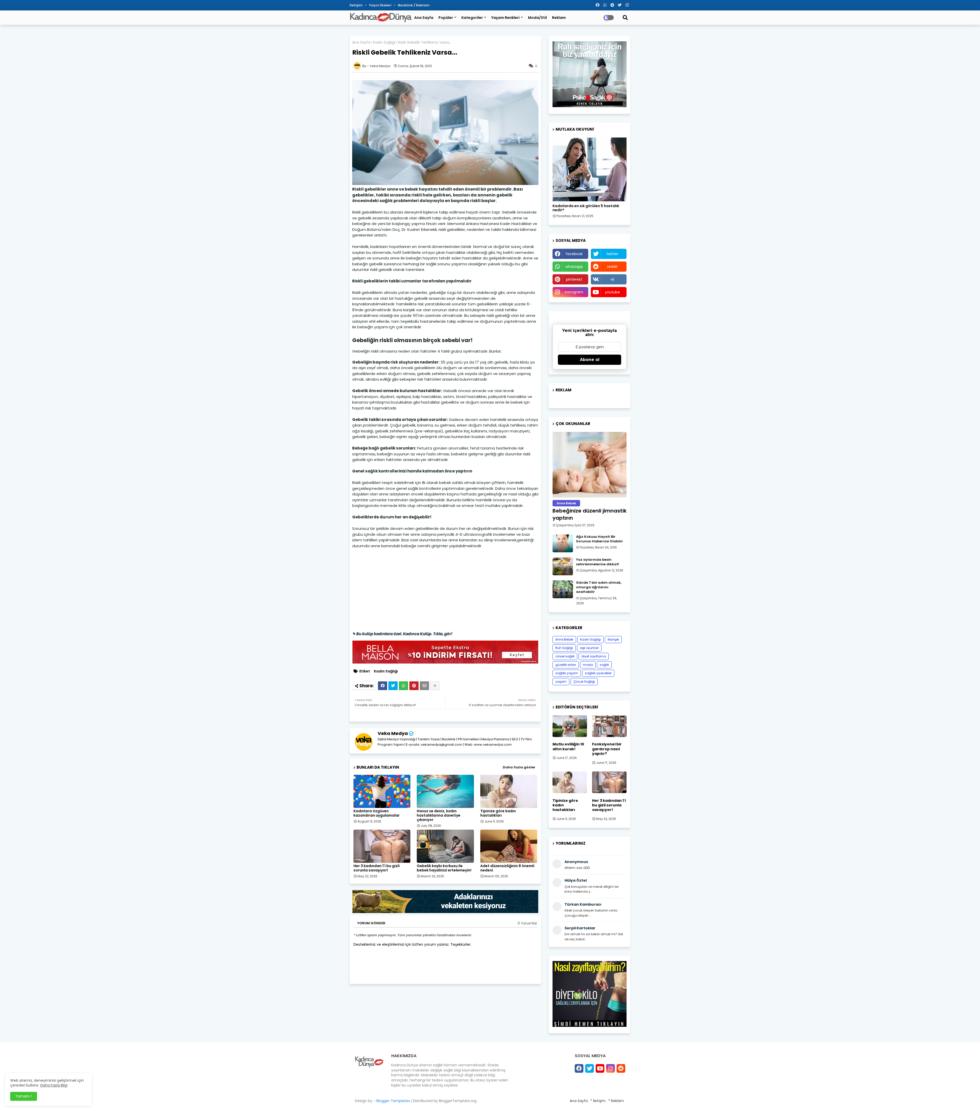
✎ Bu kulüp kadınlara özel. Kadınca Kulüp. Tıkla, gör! (402, 633)
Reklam (559, 17)
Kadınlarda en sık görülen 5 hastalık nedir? (586, 208)
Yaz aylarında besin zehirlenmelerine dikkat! (597, 562)
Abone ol (589, 359)
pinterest (574, 279)
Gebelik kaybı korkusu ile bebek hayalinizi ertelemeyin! (444, 868)
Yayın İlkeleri (380, 5)
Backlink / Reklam (414, 5)
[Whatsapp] (403, 685)
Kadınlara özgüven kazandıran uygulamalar (376, 813)
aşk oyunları (589, 648)
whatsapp (574, 266)
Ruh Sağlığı (564, 648)
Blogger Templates (393, 1100)
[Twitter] (393, 685)
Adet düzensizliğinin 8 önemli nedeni (507, 868)
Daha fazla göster (519, 767)
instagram (574, 292)
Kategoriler (472, 17)
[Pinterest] (414, 685)
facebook (574, 253)
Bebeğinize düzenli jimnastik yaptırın (590, 514)
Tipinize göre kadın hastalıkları (498, 813)
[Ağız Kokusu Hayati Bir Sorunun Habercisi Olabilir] (563, 543)
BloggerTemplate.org (457, 1100)
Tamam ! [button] (23, 1096)
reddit (612, 266)
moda (588, 665)
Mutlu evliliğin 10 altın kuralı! (568, 746)
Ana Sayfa (423, 17)
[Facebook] (382, 685)
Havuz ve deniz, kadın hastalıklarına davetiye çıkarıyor (438, 815)
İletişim (356, 5)
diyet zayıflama (593, 656)
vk (612, 279)
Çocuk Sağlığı (584, 681)
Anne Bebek (564, 639)
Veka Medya (393, 733)
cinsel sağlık (564, 656)
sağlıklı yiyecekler (598, 673)
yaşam (561, 681)
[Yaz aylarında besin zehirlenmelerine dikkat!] (563, 566)
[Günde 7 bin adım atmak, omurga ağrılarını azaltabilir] (563, 589)
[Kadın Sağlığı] (590, 169)
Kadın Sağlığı (384, 42)
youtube (612, 292)
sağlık (604, 665)
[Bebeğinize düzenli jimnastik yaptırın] (590, 464)
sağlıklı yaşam (566, 673)
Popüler (445, 17)
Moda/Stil (537, 17)
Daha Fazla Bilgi (53, 1085)
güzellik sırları (565, 665)
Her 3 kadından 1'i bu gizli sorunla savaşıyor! (376, 868)
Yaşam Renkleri (505, 17)
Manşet (613, 639)
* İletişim (598, 1100)
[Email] (424, 685)
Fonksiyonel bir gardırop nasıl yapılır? (607, 749)
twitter (612, 253)
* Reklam (616, 1100)
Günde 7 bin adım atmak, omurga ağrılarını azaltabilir (598, 587)
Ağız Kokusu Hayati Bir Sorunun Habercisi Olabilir (599, 539)
